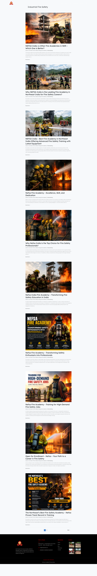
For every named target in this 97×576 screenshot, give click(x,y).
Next (68, 530)
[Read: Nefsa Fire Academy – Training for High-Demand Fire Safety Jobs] (48, 386)
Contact (81, 3)
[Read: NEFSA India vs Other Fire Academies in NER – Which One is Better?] (48, 28)
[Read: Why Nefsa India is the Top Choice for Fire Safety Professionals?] (48, 225)
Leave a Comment (29, 50)
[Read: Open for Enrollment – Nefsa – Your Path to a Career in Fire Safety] (48, 438)
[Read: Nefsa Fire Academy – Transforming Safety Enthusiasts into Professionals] (48, 331)
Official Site (75, 3)
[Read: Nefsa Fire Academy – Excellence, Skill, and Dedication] (48, 175)
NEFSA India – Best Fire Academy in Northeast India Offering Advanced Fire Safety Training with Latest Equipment (48, 141)
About (66, 3)
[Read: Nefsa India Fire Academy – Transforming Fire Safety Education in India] (48, 277)
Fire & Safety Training (37, 50)
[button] (86, 3)
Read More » (28, 59)
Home (62, 3)
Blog (70, 3)
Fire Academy (43, 50)
